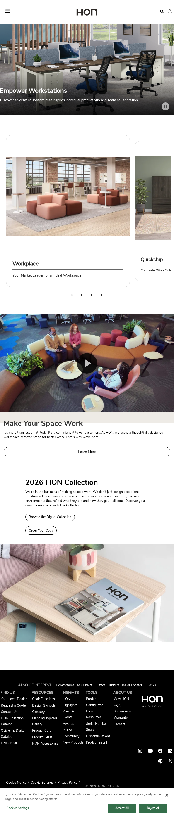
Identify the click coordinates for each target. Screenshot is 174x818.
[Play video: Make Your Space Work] (87, 363)
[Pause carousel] (165, 106)
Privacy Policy (67, 782)
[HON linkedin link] (170, 751)
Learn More (87, 451)
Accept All (122, 808)
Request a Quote (13, 705)
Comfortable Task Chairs (74, 685)
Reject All (153, 808)
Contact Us (9, 711)
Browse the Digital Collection (50, 517)
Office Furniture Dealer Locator (119, 685)
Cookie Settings (42, 782)
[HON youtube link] (150, 751)
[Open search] (162, 12)
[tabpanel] (68, 211)
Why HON (121, 699)
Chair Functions (43, 699)
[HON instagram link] (140, 751)
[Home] (87, 13)
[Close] (167, 795)
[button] (170, 11)
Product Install (96, 742)
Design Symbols (44, 705)
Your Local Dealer (14, 699)
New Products (73, 742)
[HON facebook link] (160, 751)
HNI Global (9, 743)
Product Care (41, 730)
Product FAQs (42, 737)
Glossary (38, 711)
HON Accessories (45, 743)
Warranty (121, 717)
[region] (87, 803)
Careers (119, 724)
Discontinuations (98, 736)
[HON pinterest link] (160, 761)
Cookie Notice (16, 782)
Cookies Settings (18, 808)
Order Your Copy (41, 530)
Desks (151, 685)
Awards (68, 723)
